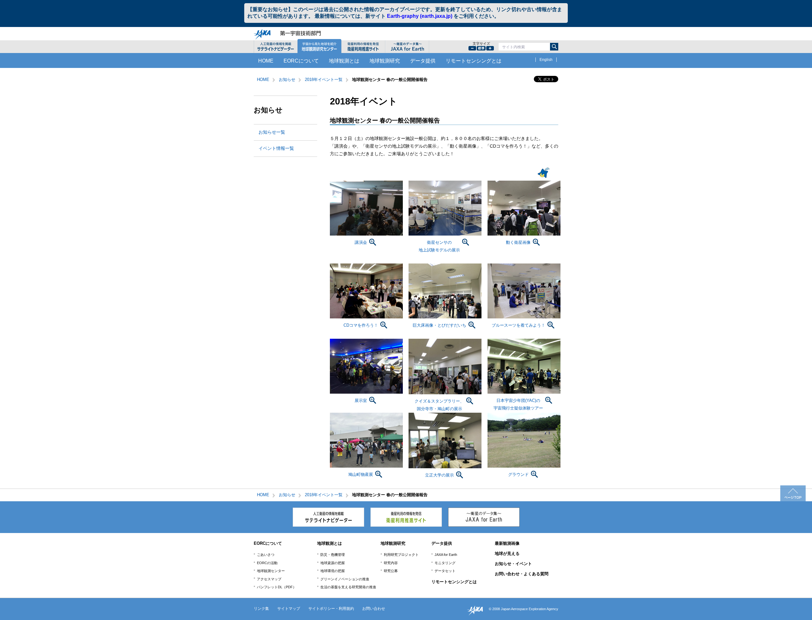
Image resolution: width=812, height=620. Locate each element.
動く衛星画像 (518, 242)
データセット (445, 571)
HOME (265, 60)
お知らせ (287, 79)
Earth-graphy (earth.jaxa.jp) (419, 16)
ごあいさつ (265, 555)
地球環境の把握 (332, 571)
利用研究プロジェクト (401, 555)
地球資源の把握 (332, 563)
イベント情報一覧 (276, 148)
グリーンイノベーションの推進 (344, 579)
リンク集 (261, 608)
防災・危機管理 (332, 555)
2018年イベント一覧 (324, 79)
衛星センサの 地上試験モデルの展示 (439, 246)
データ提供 (422, 60)
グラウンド (518, 474)
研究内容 (391, 563)
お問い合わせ (373, 608)
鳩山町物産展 (360, 474)
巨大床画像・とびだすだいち (439, 325)
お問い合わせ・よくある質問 (521, 573)
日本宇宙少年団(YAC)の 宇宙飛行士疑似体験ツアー (518, 404)
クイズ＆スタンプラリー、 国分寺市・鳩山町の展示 (439, 405)
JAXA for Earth (446, 555)
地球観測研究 (385, 60)
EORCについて (301, 60)
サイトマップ (288, 608)
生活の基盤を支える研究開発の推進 (348, 587)
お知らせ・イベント (513, 563)
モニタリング (445, 563)
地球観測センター (271, 571)
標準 (481, 48)
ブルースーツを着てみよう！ (518, 325)
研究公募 (391, 571)
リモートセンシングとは (473, 60)
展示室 (361, 400)
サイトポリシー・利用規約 (331, 608)
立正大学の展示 (439, 475)
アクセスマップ (269, 579)
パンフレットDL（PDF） (276, 587)
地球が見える (507, 553)
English (546, 59)
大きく (490, 48)
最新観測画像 (507, 543)
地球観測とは (344, 60)
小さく (472, 48)
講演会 (361, 242)
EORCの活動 (267, 563)
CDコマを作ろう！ (361, 325)
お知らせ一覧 (272, 132)
